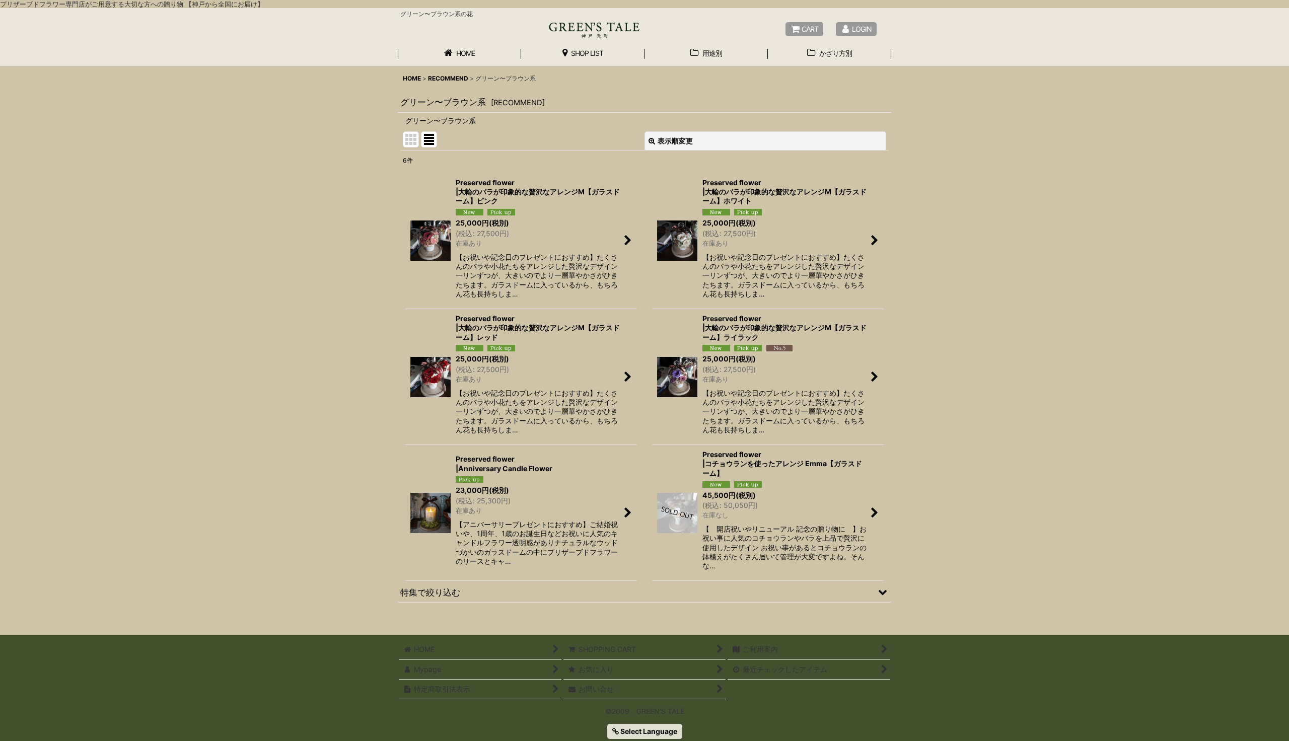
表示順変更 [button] (675, 140)
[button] (644, 592)
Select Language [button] (648, 731)
